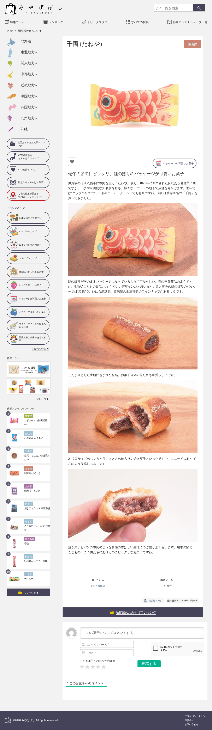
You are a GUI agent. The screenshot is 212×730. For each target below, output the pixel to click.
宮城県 (28, 433)
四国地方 (28, 107)
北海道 (26, 41)
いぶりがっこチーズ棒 (35, 561)
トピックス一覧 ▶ (40, 348)
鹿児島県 (29, 539)
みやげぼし (28, 720)
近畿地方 (28, 85)
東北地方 (28, 52)
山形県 (28, 574)
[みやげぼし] (34, 8)
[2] (87, 667)
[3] (92, 667)
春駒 (26, 543)
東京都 (28, 416)
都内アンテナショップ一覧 (190, 22)
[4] (98, 667)
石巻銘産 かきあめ (33, 438)
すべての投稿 (140, 22)
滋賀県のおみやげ (29, 31)
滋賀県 (28, 468)
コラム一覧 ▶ (42, 399)
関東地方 (28, 63)
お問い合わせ (191, 724)
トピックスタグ (97, 22)
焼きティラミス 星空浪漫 (37, 508)
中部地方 (28, 74)
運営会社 (189, 720)
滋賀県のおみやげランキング (136, 612)
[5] (103, 667)
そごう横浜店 (97, 586)
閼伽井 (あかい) (32, 473)
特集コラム (17, 22)
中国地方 (28, 96)
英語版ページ (155, 600)
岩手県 (28, 451)
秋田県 (28, 556)
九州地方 (28, 118)
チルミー (28, 578)
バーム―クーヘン (119, 193)
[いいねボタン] (72, 162)
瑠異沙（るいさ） (33, 490)
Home (9, 31)
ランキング (56, 22)
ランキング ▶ (31, 593)
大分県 (28, 486)
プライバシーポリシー (196, 716)
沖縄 (24, 129)
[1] (82, 667)
